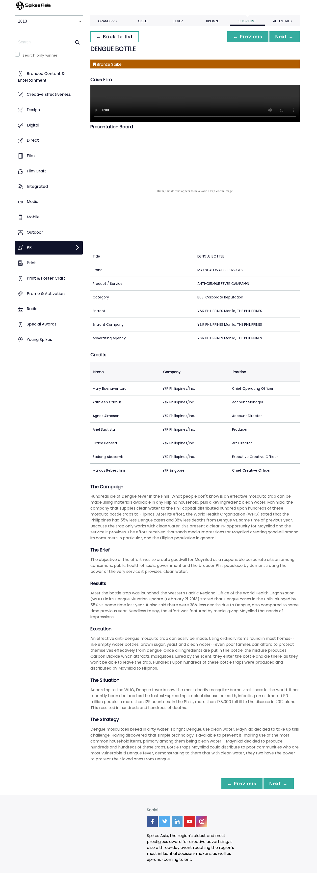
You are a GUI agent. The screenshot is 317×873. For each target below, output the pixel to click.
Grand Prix (108, 21)
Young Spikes (39, 339)
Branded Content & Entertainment (41, 77)
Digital (33, 125)
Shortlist (247, 21)
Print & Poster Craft (46, 278)
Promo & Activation (46, 293)
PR (29, 248)
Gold (143, 21)
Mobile (33, 217)
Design (33, 110)
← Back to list (114, 36)
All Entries (282, 21)
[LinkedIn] (177, 821)
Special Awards (41, 324)
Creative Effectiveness (49, 94)
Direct (33, 140)
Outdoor (35, 232)
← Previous (248, 36)
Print (31, 263)
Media (32, 202)
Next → (284, 36)
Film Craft (36, 171)
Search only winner (40, 55)
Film (31, 156)
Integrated (37, 186)
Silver (178, 21)
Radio (32, 309)
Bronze (212, 21)
